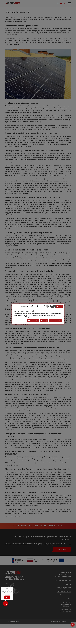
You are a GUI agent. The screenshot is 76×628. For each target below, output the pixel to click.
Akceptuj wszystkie (55, 321)
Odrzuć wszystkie (33, 321)
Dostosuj (44, 321)
